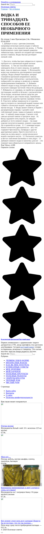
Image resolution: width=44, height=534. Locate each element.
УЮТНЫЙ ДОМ (13, 380)
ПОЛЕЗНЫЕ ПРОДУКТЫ (17, 374)
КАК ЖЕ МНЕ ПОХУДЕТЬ (17, 365)
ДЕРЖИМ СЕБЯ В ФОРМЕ (17, 360)
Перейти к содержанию (11, 2)
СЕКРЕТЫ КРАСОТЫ (15, 378)
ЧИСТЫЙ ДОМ (12, 382)
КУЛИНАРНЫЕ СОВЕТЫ (17, 367)
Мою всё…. (6, 457)
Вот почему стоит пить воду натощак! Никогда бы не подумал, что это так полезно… (20, 522)
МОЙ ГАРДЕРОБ (13, 371)
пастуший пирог (27, 347)
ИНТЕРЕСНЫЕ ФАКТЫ (16, 363)
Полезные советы (8, 7)
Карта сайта (11, 391)
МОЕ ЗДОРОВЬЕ (13, 369)
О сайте (9, 395)
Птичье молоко (7, 426)
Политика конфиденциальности (19, 397)
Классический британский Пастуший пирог (15, 339)
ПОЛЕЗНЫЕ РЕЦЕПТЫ (16, 376)
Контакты (10, 393)
